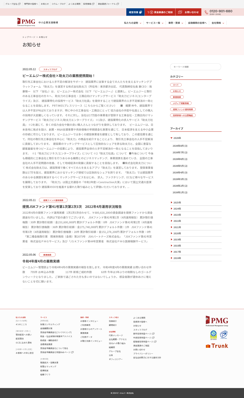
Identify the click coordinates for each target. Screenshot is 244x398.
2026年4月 (178, 172)
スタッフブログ (140, 329)
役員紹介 (113, 321)
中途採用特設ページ (142, 337)
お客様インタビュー (89, 321)
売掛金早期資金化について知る (54, 348)
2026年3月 (178, 179)
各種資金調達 (46, 344)
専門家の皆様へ (31, 3)
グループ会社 (115, 351)
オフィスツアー (116, 359)
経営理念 (20, 338)
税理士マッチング (48, 366)
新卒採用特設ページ (142, 333)
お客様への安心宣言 (25, 352)
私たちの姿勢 (131, 22)
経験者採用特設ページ (143, 341)
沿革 (111, 355)
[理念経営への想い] (23, 331)
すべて (176, 84)
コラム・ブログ (59, 3)
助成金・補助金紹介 (49, 340)
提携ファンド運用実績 (183, 109)
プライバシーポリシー (143, 353)
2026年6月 (178, 159)
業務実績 (177, 97)
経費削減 (44, 370)
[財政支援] (44, 320)
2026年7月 (178, 152)
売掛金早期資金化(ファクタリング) (56, 332)
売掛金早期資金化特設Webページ (55, 352)
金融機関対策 (46, 328)
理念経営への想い (24, 334)
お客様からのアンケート (91, 328)
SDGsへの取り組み (117, 343)
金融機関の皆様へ (197, 22)
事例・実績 (174, 22)
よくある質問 (74, 3)
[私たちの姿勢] (21, 320)
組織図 (112, 347)
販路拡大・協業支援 (49, 362)
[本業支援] (44, 359)
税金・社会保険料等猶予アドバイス (56, 336)
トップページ (28, 37)
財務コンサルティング (50, 324)
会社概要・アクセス (118, 339)
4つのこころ (21, 324)
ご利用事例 (85, 325)
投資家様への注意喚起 (183, 115)
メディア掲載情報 (181, 103)
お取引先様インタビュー (91, 340)
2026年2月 (178, 185)
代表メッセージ (116, 335)
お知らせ (45, 3)
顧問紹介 (113, 325)
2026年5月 (178, 165)
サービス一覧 (153, 22)
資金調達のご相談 (141, 345)
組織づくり (45, 374)
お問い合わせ (139, 349)
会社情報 (216, 22)
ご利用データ (86, 336)
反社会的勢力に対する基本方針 (147, 357)
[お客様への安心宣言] (24, 349)
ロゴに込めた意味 (24, 342)
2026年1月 (178, 192)
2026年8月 (178, 145)
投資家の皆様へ (140, 321)
